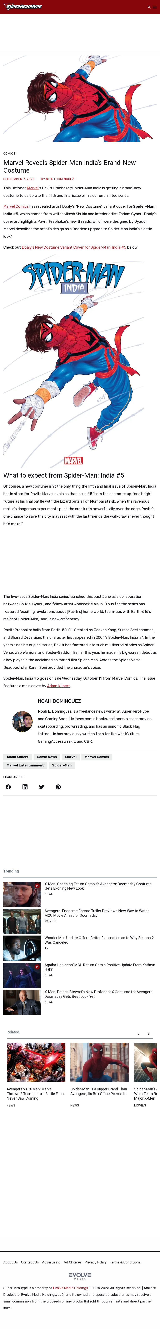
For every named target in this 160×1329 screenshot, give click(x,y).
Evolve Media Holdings (70, 1288)
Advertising (51, 1262)
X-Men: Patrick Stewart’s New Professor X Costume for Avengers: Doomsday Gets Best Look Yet (99, 994)
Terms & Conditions (125, 1262)
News (49, 894)
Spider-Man (62, 765)
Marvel (33, 188)
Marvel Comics (16, 206)
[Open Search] (149, 7)
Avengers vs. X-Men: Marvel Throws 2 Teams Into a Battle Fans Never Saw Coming (35, 1093)
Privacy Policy (96, 1262)
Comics (9, 153)
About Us (10, 1262)
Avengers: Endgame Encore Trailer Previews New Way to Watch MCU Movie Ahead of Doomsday (97, 913)
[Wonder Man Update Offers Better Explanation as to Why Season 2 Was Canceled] (22, 948)
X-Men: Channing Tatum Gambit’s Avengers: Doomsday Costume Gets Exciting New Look (98, 886)
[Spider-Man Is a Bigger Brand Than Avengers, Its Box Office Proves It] (99, 1062)
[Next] (148, 1034)
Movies (51, 921)
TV (47, 948)
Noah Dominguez (60, 179)
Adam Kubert (58, 686)
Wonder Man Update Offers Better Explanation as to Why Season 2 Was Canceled (99, 940)
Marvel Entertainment (25, 765)
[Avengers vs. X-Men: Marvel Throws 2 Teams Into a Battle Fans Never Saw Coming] (36, 1062)
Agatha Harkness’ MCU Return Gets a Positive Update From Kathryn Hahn (100, 967)
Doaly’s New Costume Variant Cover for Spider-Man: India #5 (74, 247)
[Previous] (138, 1034)
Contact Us (30, 1262)
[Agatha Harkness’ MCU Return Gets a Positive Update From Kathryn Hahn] (22, 975)
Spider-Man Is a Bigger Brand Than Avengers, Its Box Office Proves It (98, 1091)
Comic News (47, 757)
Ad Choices (72, 1262)
